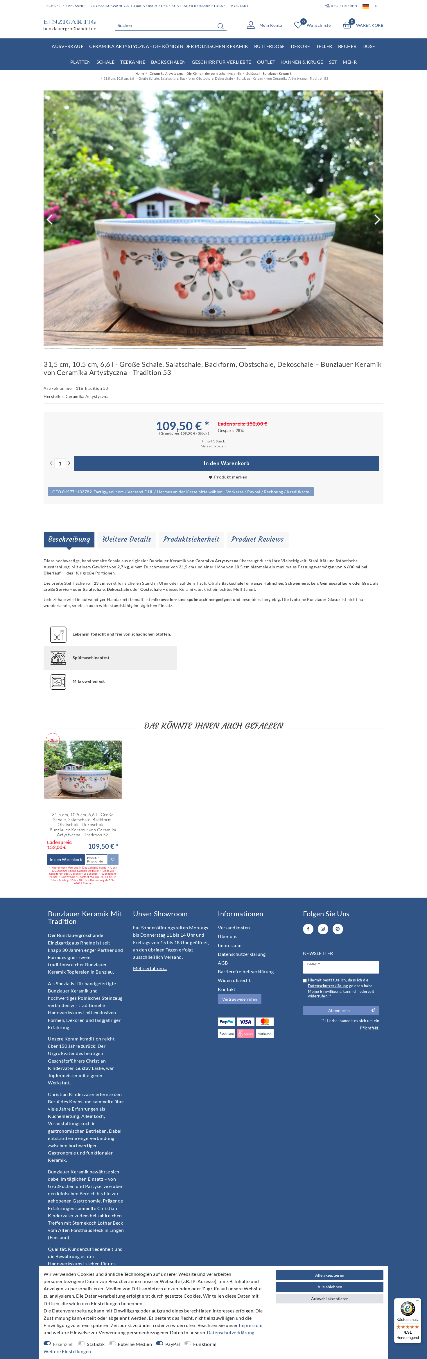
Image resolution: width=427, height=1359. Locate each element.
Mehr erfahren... (150, 968)
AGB (223, 962)
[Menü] (417, 1301)
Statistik (96, 1344)
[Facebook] (308, 929)
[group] (83, 770)
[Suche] (220, 26)
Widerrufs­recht (234, 980)
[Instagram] (323, 929)
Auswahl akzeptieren (330, 1298)
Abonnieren (339, 1010)
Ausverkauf (67, 46)
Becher (347, 46)
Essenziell (63, 1344)
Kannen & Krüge (302, 62)
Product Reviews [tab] (258, 539)
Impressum (230, 945)
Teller (324, 46)
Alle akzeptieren (329, 1275)
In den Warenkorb (227, 463)
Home (139, 73)
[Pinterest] (338, 929)
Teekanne (132, 62)
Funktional (204, 1344)
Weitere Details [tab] (126, 539)
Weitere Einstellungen (67, 1351)
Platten (80, 62)
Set (333, 62)
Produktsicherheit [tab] (192, 539)
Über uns (227, 936)
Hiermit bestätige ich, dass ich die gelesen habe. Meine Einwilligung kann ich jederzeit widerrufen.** (341, 988)
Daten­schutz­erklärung (241, 954)
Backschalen (168, 62)
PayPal (172, 1344)
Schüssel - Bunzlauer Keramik (269, 73)
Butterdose (269, 46)
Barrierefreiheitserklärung (246, 971)
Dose (369, 46)
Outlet (266, 62)
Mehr (350, 62)
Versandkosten (234, 927)
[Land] (366, 6)
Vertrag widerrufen (239, 999)
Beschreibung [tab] (69, 539)
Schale (105, 62)
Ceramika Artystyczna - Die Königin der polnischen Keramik (168, 46)
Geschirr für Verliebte (221, 62)
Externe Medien (135, 1344)
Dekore (300, 46)
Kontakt (240, 5)
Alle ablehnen (329, 1286)
